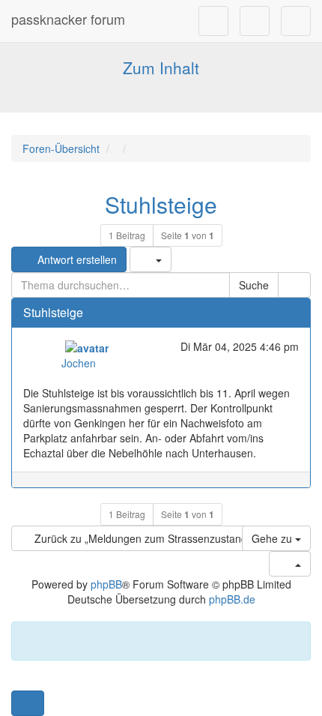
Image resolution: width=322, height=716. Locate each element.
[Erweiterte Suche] (294, 285)
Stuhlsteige (161, 204)
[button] (27, 703)
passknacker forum (68, 18)
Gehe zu (273, 538)
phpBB (106, 584)
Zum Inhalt (161, 67)
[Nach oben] (292, 487)
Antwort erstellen (75, 259)
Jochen (78, 362)
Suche (254, 284)
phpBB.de (232, 599)
